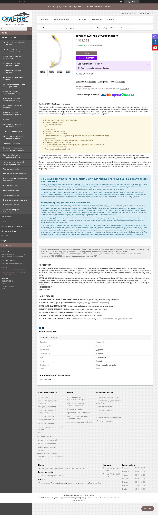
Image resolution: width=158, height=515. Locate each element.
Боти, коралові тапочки (12, 131)
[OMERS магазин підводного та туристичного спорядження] (16, 16)
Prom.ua (91, 496)
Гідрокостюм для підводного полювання (14, 43)
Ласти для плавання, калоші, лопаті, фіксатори (14, 85)
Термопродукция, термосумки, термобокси (15, 179)
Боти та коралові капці (47, 436)
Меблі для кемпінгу (10, 185)
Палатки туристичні (11, 195)
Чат (149, 509)
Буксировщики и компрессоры (79, 412)
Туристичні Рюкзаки (11, 190)
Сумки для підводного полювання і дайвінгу (11, 156)
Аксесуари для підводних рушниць (13, 78)
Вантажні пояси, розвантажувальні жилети (47, 452)
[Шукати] (29, 29)
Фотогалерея (6, 216)
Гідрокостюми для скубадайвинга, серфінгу (12, 50)
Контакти (97, 19)
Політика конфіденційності (109, 498)
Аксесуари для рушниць (47, 407)
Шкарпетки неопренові (47, 440)
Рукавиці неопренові (11, 143)
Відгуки (4, 240)
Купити (86, 53)
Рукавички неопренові (47, 443)
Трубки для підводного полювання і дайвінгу (12, 99)
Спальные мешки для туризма (15, 200)
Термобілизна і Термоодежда (14, 174)
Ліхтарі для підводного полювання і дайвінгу (46, 411)
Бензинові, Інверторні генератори (11, 210)
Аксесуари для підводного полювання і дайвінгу (13, 125)
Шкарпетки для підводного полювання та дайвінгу (14, 137)
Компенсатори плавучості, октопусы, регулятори (13, 163)
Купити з (82, 58)
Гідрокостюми (43, 397)
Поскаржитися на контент (90, 498)
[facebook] (40, 329)
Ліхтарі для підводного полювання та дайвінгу (12, 64)
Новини (110, 19)
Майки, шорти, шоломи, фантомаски (12, 57)
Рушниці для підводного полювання (12, 71)
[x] (43, 329)
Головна (44, 19)
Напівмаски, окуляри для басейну (12, 106)
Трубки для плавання (46, 423)
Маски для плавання (46, 420)
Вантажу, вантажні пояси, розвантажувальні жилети (13, 149)
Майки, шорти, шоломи (47, 447)
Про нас (4, 236)
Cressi (99, 28)
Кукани (6, 119)
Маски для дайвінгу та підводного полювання (12, 92)
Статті (3, 221)
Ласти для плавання (46, 416)
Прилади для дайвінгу (11, 169)
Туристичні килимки (11, 205)
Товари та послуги (8, 37)
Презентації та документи (11, 226)
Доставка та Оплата (9, 231)
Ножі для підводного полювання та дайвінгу (12, 113)
